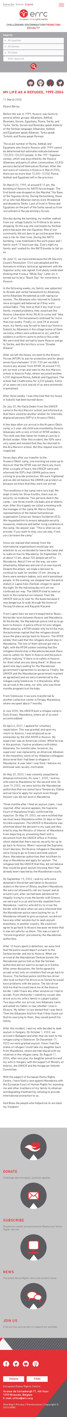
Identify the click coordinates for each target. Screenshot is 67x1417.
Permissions (34, 1404)
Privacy (20, 1404)
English (29, 4)
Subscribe (8, 4)
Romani (20, 4)
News (8, 1272)
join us (10, 1321)
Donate (13, 1379)
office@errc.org (23, 1398)
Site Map (8, 1404)
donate (10, 1172)
